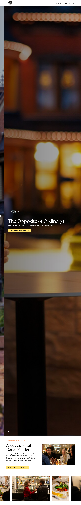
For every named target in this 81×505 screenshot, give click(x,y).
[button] (34, 228)
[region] (40, 488)
